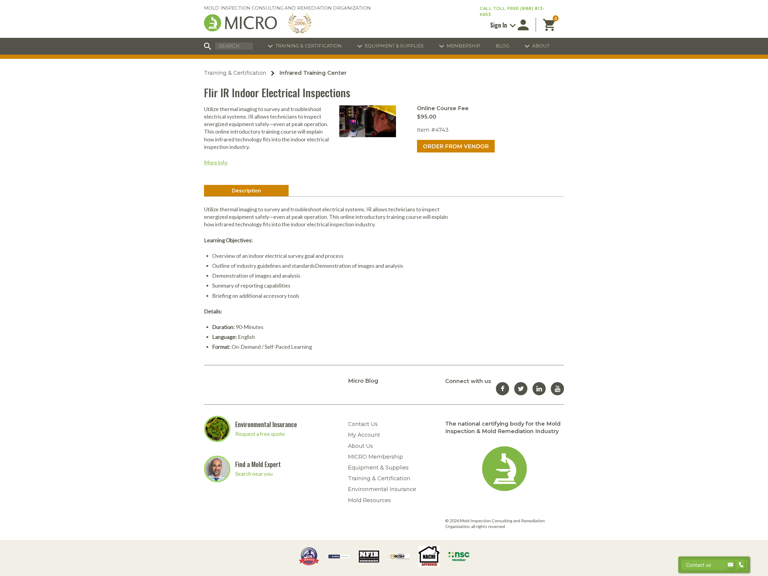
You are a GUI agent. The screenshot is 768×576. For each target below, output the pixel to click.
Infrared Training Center (312, 73)
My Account (364, 435)
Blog (502, 46)
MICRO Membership (375, 457)
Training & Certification (308, 46)
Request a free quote (260, 433)
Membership (464, 46)
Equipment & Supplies (394, 46)
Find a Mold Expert (258, 464)
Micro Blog (363, 381)
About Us (360, 446)
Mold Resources (369, 500)
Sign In (499, 24)
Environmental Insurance (266, 424)
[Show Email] (730, 565)
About (541, 46)
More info (215, 162)
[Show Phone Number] (741, 565)
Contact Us (363, 424)
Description (246, 191)
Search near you (254, 473)
